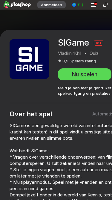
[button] (78, 4)
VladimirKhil (69, 53)
